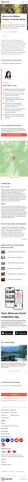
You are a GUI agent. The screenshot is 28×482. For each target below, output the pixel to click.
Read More (24, 239)
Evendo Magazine (5, 417)
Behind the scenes (15, 415)
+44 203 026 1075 (5, 433)
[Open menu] (26, 2)
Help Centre (3, 462)
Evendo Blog (4, 415)
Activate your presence (14, 134)
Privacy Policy (11, 471)
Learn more (18, 131)
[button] (14, 158)
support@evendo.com (6, 436)
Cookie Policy (18, 400)
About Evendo (14, 412)
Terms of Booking (20, 471)
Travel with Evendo (5, 412)
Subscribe (14, 394)
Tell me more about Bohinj (14, 371)
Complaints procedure (6, 464)
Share (5, 36)
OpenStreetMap (4, 141)
